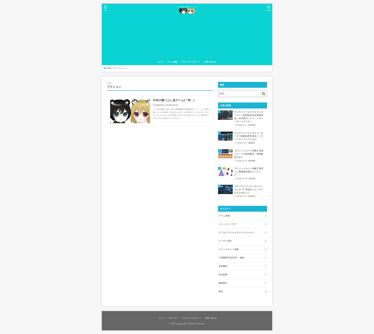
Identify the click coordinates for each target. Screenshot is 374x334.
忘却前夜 (223, 274)
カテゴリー (173, 318)
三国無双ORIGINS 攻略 (231, 257)
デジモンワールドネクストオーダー (236, 232)
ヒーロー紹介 (225, 241)
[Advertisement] (187, 36)
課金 (221, 291)
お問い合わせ (210, 62)
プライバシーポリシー (191, 62)
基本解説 (223, 266)
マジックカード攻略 (229, 249)
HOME (108, 68)
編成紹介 (223, 283)
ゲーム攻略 (172, 62)
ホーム (161, 62)
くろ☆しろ (181, 323)
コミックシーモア (228, 224)
